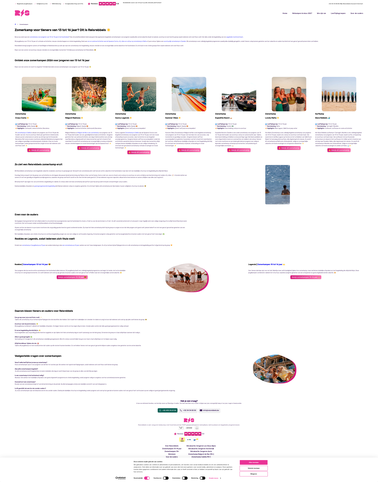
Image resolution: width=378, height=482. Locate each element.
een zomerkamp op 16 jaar (70, 245)
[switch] (166, 478)
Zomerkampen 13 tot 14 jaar (35, 264)
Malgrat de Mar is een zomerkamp (88, 133)
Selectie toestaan (254, 468)
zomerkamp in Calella (24, 133)
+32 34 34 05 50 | (334, 3)
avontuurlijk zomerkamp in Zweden (175, 41)
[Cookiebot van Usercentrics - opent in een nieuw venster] (120, 478)
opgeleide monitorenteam (234, 37)
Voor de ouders (357, 13)
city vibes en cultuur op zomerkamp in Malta (133, 41)
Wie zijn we (321, 13)
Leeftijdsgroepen (338, 13)
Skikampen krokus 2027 (302, 13)
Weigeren (253, 474)
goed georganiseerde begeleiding (44, 186)
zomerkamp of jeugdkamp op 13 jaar (33, 245)
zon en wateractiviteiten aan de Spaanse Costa (103, 41)
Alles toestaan (254, 462)
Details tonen (213, 478)
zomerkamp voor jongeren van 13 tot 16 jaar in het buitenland (49, 37)
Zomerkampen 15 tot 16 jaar (269, 264)
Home (285, 13)
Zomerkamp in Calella (132, 133)
